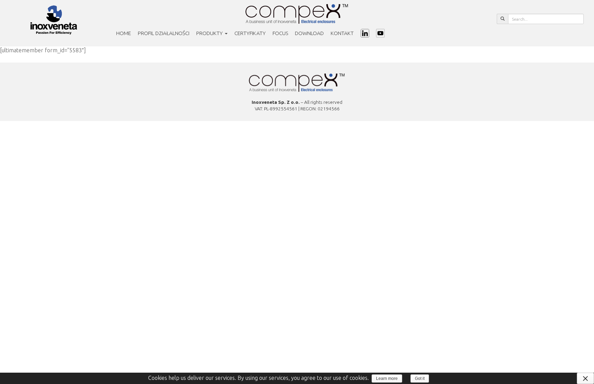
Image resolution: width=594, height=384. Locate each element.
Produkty (210, 33)
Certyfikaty (250, 33)
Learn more (387, 378)
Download (309, 33)
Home (123, 33)
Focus (280, 33)
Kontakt (342, 33)
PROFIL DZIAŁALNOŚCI (163, 33)
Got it (420, 378)
